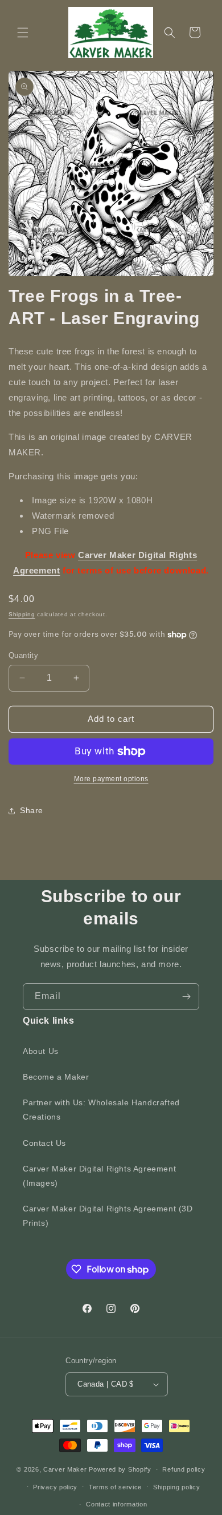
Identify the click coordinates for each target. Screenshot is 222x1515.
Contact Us (44, 1143)
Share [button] (31, 810)
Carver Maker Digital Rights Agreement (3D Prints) (108, 1215)
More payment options (111, 779)
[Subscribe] (186, 996)
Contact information (116, 1504)
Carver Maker (65, 1469)
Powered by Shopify (120, 1469)
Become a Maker (56, 1076)
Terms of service (115, 1487)
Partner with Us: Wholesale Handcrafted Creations (101, 1109)
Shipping (22, 614)
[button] (22, 32)
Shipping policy (176, 1487)
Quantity (23, 655)
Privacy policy (55, 1487)
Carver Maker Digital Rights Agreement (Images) (99, 1175)
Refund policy (183, 1469)
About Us (41, 1051)
